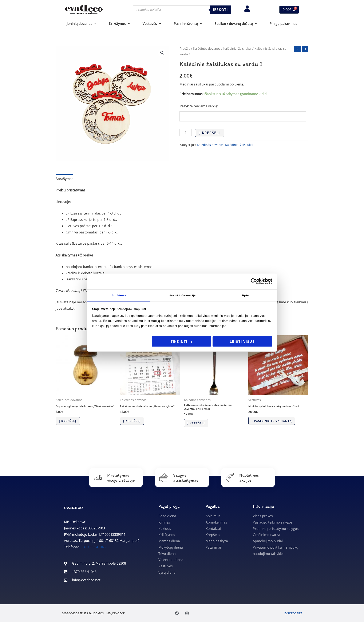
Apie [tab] (245, 295)
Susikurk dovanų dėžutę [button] (234, 23)
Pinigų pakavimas (283, 23)
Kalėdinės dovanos (206, 48)
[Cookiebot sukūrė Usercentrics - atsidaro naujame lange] (253, 281)
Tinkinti (179, 341)
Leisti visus (242, 341)
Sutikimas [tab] (118, 295)
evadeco (73, 507)
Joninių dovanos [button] (79, 23)
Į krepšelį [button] (67, 421)
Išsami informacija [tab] (182, 295)
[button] (162, 53)
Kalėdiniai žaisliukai (237, 48)
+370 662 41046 (93, 547)
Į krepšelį (209, 133)
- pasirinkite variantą (272, 421)
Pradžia (184, 48)
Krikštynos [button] (117, 23)
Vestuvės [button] (150, 23)
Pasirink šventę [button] (186, 23)
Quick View (85, 391)
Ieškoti (220, 9)
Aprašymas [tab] (64, 178)
